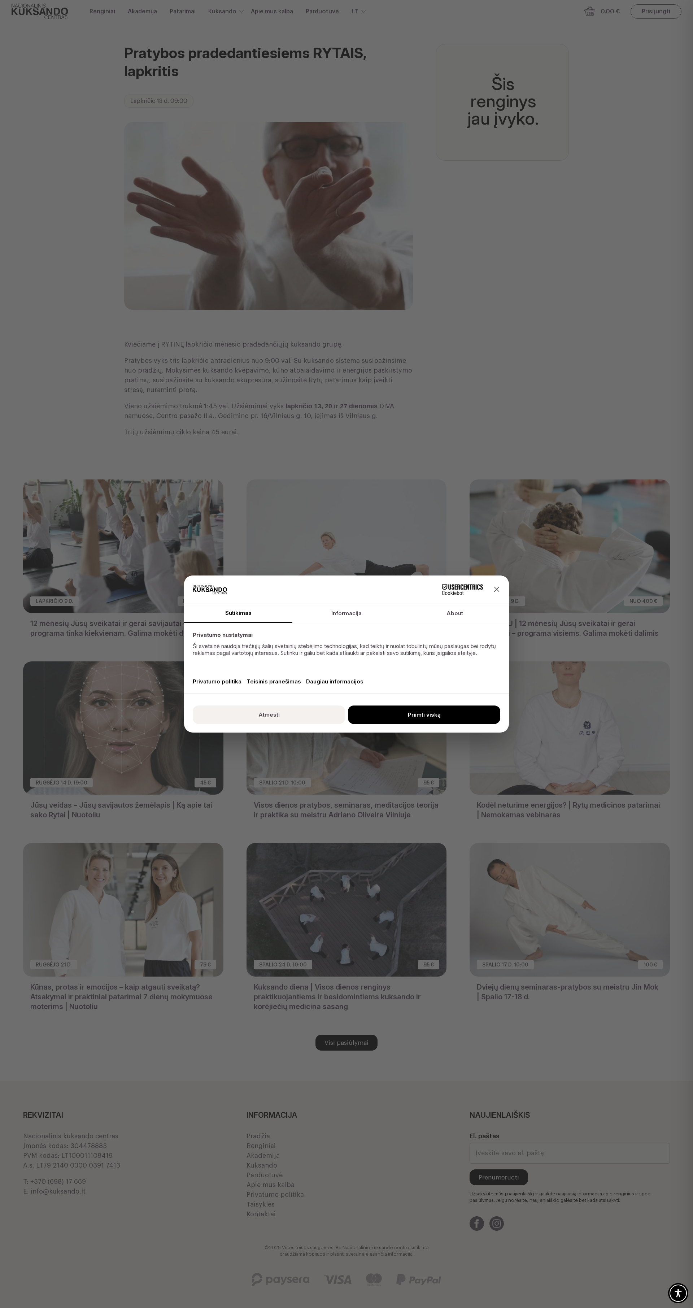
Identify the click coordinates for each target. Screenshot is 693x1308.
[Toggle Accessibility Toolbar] (678, 1293)
